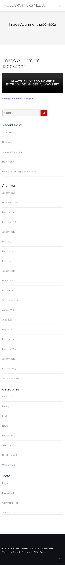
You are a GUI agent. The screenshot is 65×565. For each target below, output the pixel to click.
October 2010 (9, 290)
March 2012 (8, 261)
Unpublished (8, 465)
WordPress (40, 552)
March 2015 (7, 251)
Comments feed (10, 503)
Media (5, 416)
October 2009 (9, 368)
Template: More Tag (12, 152)
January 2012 (8, 271)
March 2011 (7, 280)
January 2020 (9, 193)
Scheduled (7, 132)
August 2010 (8, 310)
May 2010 (7, 329)
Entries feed (8, 493)
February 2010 (9, 349)
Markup (6, 406)
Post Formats (8, 435)
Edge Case (7, 396)
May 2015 (6, 241)
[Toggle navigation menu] (59, 6)
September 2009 (10, 378)
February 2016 (9, 222)
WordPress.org (9, 512)
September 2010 (10, 300)
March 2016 (8, 212)
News (5, 426)
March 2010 (8, 339)
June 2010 (7, 320)
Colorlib (17, 552)
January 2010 (8, 359)
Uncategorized (9, 455)
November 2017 (10, 202)
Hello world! (8, 142)
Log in (5, 483)
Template (6, 445)
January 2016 (8, 232)
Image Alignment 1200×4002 (19, 98)
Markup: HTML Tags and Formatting (19, 171)
